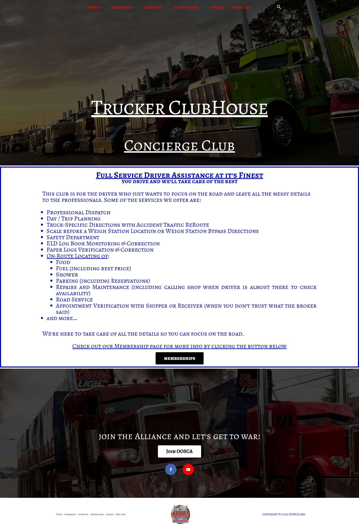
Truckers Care (186, 7)
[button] (101, 7)
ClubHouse (153, 7)
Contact (218, 7)
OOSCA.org (297, 514)
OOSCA (93, 7)
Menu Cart (241, 7)
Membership (121, 7)
